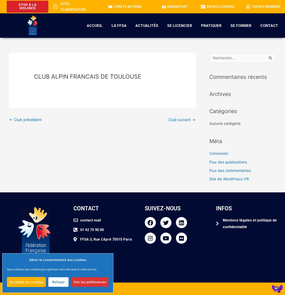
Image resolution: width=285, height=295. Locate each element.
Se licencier (179, 25)
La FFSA (119, 25)
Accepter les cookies (26, 282)
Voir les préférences (89, 282)
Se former (240, 25)
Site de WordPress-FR (229, 179)
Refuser (58, 282)
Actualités (146, 25)
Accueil (95, 25)
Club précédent (25, 120)
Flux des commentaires (230, 170)
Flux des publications (228, 162)
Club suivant (182, 120)
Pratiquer (211, 25)
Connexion (218, 153)
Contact (269, 25)
